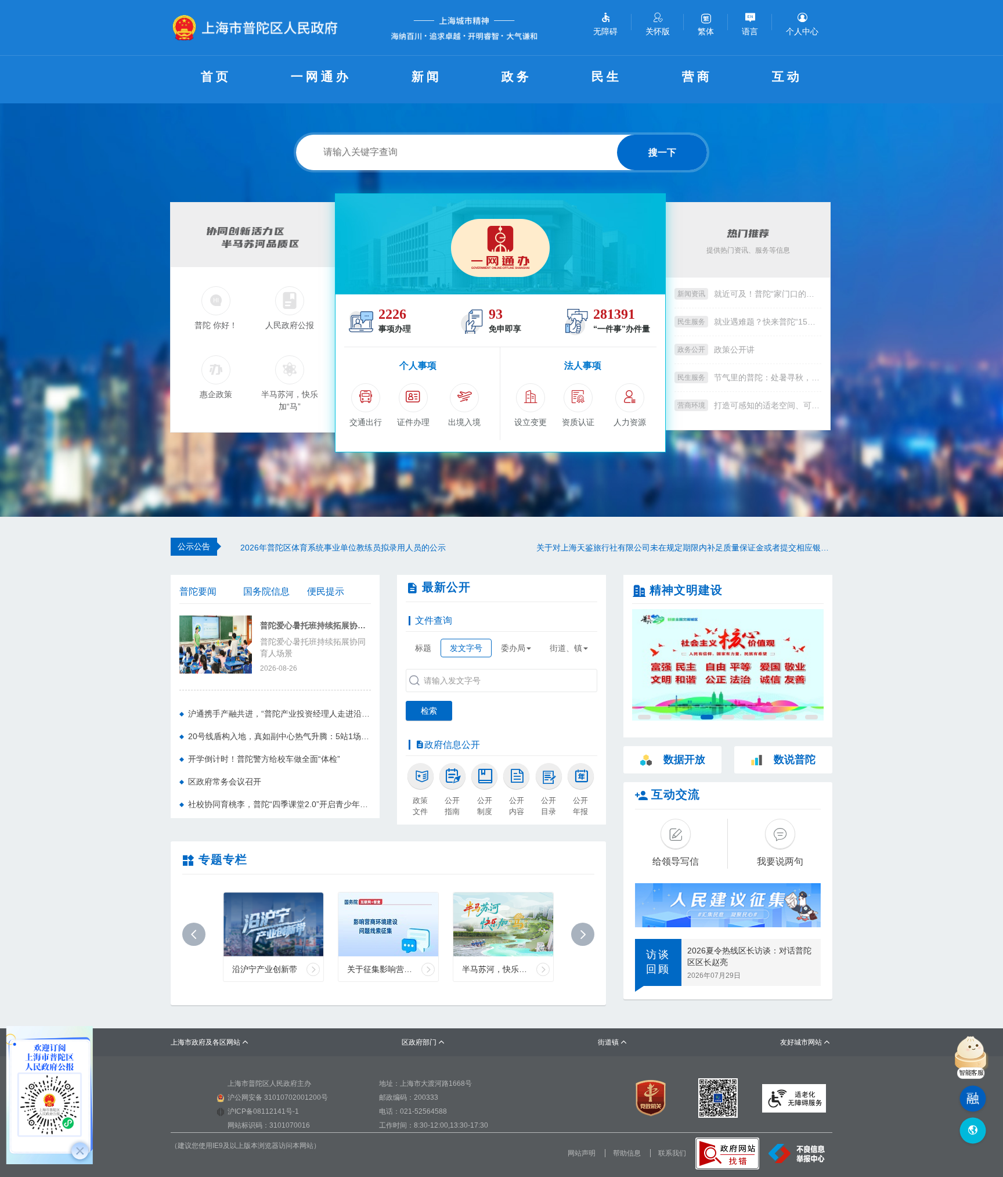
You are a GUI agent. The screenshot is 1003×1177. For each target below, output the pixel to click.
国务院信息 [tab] (266, 591)
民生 (606, 76)
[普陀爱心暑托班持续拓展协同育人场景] (215, 643)
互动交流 (675, 794)
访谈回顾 (658, 962)
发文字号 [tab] (466, 648)
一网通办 (321, 76)
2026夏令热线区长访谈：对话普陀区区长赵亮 (749, 956)
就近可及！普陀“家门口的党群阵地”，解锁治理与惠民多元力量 (767, 293)
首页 (216, 76)
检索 (429, 710)
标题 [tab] (423, 648)
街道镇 (612, 1042)
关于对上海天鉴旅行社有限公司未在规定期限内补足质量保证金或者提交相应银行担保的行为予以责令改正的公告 (684, 547)
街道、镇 (566, 648)
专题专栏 (223, 859)
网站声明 (582, 1153)
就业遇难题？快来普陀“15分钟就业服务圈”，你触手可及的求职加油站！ (767, 321)
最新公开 (446, 587)
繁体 (706, 31)
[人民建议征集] (728, 905)
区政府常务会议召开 (224, 781)
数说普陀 (795, 759)
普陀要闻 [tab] (198, 591)
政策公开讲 (734, 349)
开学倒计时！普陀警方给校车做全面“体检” (264, 759)
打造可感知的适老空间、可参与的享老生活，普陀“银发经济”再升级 (767, 405)
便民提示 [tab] (325, 591)
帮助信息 (627, 1153)
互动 (787, 76)
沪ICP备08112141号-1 (263, 1111)
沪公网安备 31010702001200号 (278, 1097)
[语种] (972, 1131)
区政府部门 (423, 1042)
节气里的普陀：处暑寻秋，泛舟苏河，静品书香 (767, 377)
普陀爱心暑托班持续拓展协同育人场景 (315, 625)
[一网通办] (500, 244)
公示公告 (194, 546)
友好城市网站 (805, 1042)
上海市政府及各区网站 (210, 1042)
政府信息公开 (452, 745)
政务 (516, 76)
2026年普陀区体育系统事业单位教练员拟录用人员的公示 (343, 547)
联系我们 (672, 1153)
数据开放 (684, 759)
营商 (697, 76)
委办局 (513, 648)
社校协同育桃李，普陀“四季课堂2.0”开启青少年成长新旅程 (279, 804)
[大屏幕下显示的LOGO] (260, 27)
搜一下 (662, 152)
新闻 (427, 76)
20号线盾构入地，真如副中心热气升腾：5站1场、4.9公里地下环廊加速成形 (279, 736)
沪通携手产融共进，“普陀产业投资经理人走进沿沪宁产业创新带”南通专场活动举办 (279, 713)
